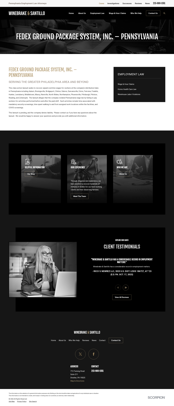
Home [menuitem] (71, 13)
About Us (123, 174)
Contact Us (153, 13)
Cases (101, 3)
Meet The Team (79, 196)
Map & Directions (77, 381)
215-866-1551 (159, 3)
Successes (127, 3)
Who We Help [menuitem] (135, 13)
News (147, 3)
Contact (102, 340)
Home (53, 340)
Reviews (138, 3)
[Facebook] (93, 354)
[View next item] (126, 287)
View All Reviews (122, 297)
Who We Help (74, 340)
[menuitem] (139, 84)
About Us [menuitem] (82, 13)
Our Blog (31, 174)
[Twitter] (80, 354)
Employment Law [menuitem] (97, 13)
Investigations (113, 3)
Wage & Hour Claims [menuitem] (117, 13)
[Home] (27, 13)
